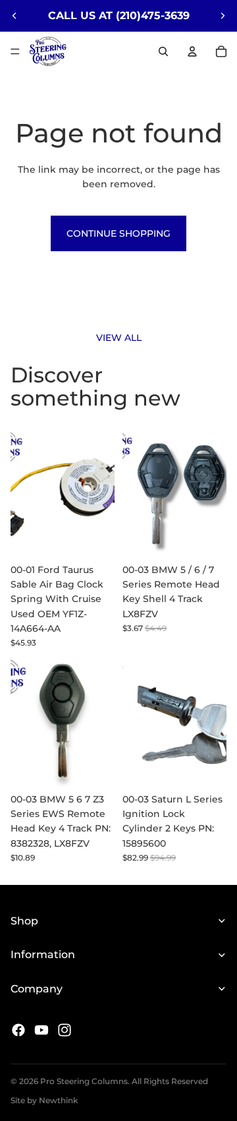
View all (119, 338)
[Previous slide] (14, 15)
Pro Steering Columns (84, 1081)
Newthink (58, 1100)
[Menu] (15, 51)
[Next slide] (222, 15)
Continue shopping (118, 233)
